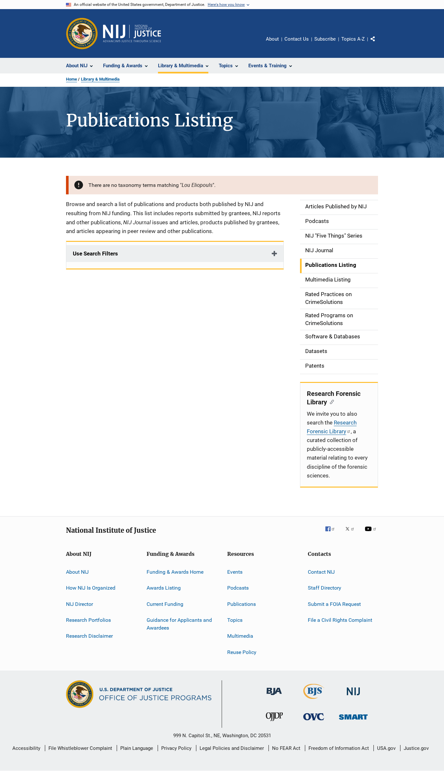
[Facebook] (332, 533)
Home (71, 79)
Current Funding (165, 604)
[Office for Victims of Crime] (313, 721)
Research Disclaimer (89, 636)
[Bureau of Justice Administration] (274, 696)
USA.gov (386, 748)
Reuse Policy (241, 652)
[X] (352, 533)
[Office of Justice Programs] (82, 33)
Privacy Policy (176, 748)
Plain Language (136, 748)
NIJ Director (79, 604)
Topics (234, 620)
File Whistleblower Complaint (80, 748)
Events (234, 572)
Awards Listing (164, 588)
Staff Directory (324, 588)
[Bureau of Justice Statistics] (313, 700)
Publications (241, 604)
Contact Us (296, 39)
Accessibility (26, 748)
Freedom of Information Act (338, 748)
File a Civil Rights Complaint (340, 620)
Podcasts (238, 588)
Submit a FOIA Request (334, 604)
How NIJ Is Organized (90, 588)
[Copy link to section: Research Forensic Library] (330, 401)
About (272, 39)
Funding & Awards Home (175, 572)
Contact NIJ (321, 572)
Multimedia (240, 636)
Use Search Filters (95, 253)
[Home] (132, 33)
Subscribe (325, 39)
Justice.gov (416, 748)
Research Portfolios (88, 620)
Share (378, 43)
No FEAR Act (286, 748)
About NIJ (77, 572)
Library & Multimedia (100, 79)
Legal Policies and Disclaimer (232, 748)
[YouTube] (371, 533)
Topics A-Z (353, 39)
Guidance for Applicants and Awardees (179, 624)
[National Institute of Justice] (353, 696)
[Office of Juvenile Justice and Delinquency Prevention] (274, 722)
